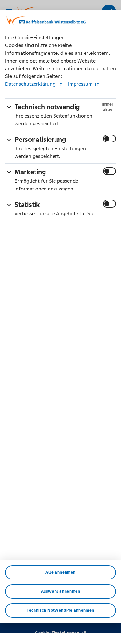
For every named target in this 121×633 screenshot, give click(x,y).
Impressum (80, 84)
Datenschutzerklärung (31, 84)
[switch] (109, 138)
